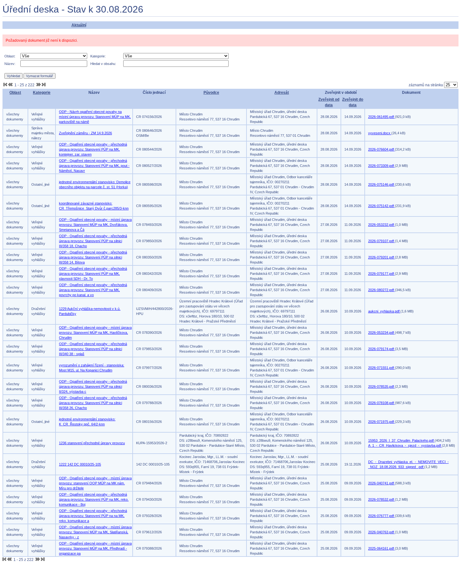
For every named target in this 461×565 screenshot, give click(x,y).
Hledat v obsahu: (103, 64)
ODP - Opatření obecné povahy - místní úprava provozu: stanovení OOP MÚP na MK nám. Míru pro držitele (95, 483)
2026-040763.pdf (381, 532)
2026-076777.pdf (381, 516)
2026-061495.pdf (381, 117)
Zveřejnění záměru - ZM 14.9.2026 (85, 133)
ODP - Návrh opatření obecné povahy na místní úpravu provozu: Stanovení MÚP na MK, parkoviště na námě (95, 117)
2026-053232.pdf (381, 225)
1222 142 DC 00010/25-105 (80, 464)
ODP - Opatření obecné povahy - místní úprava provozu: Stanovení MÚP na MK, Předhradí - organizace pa (95, 548)
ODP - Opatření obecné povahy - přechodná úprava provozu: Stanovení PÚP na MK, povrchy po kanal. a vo (93, 290)
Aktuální (79, 25)
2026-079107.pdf (381, 241)
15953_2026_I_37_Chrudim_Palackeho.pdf (401, 440)
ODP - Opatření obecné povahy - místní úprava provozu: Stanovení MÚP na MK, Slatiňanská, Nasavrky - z (95, 532)
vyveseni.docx (379, 133)
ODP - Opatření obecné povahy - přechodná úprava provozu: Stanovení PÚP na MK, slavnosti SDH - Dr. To (93, 273)
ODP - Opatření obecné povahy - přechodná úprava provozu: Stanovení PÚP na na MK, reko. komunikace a (93, 516)
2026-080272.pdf (381, 290)
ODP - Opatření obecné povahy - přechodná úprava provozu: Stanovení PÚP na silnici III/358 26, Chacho (93, 403)
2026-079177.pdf (381, 273)
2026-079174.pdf (381, 349)
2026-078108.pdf (381, 403)
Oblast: (9, 56)
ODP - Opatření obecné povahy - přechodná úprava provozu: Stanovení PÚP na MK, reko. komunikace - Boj (94, 499)
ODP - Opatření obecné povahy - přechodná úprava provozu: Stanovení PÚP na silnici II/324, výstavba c (93, 386)
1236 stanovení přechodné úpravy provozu (92, 443)
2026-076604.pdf (381, 149)
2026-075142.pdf (381, 206)
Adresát (281, 92)
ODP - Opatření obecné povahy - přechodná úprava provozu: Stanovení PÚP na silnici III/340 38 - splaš (93, 349)
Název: (9, 64)
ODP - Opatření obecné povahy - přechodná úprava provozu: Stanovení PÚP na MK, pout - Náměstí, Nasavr (94, 166)
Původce (211, 92)
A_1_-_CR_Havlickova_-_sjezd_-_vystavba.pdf (405, 445)
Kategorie (41, 92)
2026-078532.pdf (381, 499)
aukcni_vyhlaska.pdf (384, 311)
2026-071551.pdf (381, 368)
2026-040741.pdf (381, 483)
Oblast (15, 92)
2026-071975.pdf (381, 422)
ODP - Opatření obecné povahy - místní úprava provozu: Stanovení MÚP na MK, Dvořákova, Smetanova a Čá (95, 225)
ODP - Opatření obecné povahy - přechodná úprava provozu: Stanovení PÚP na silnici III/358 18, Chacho (93, 241)
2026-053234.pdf (381, 332)
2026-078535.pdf (381, 386)
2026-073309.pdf (381, 166)
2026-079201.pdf (381, 257)
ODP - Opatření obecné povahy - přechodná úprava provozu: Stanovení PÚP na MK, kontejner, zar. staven (93, 149)
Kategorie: (98, 56)
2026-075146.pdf (381, 184)
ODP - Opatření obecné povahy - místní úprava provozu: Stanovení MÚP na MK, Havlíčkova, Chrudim (95, 332)
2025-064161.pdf (381, 548)
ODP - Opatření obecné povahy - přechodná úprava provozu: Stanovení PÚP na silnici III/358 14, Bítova (93, 257)
